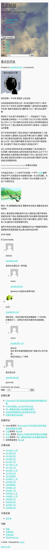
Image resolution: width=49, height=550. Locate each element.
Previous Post (11, 19)
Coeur (21, 542)
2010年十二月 (12, 470)
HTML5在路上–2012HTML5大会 (19, 406)
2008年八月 (11, 505)
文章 (10, 531)
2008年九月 (11, 502)
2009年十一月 (12, 479)
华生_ (8, 434)
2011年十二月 (12, 464)
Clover (9, 29)
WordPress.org (12, 537)
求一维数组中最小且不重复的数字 (20, 409)
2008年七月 (11, 507)
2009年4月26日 (12, 377)
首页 (8, 42)
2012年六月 (11, 456)
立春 (40, 172)
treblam (9, 255)
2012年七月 (11, 453)
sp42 (8, 437)
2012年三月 (11, 459)
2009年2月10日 (12, 312)
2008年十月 (11, 499)
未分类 (8, 518)
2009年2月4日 (16, 67)
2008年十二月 (12, 493)
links (8, 44)
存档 (8, 50)
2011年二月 (11, 467)
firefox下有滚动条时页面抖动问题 (32, 434)
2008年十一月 (12, 496)
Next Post (10, 22)
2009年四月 (11, 484)
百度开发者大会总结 (14, 415)
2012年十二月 (12, 450)
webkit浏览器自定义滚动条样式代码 (21, 412)
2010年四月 (11, 476)
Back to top (5, 546)
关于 (8, 47)
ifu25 (8, 306)
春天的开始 (8, 61)
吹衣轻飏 (8, 5)
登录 (8, 529)
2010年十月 (11, 473)
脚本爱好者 (10, 372)
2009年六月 (11, 482)
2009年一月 (11, 490)
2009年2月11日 (17, 343)
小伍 (8, 431)
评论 (10, 534)
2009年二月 (11, 487)
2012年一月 (11, 462)
